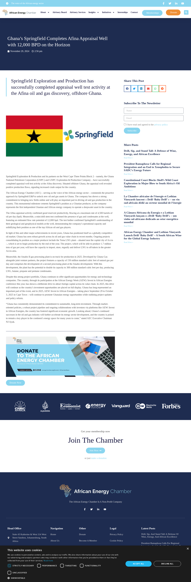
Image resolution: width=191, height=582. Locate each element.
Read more (48, 560)
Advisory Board (60, 12)
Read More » (128, 158)
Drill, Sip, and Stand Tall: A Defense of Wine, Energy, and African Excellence (150, 152)
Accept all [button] (138, 563)
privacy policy (161, 124)
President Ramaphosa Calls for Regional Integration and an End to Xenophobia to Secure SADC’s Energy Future (152, 167)
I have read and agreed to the (147, 124)
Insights (92, 12)
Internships (123, 12)
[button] (186, 12)
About (43, 12)
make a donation (99, 458)
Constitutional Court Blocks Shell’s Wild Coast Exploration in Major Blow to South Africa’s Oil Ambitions (152, 183)
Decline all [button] (167, 563)
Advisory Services (78, 12)
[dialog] (95, 564)
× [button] (188, 549)
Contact (134, 12)
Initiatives (106, 12)
